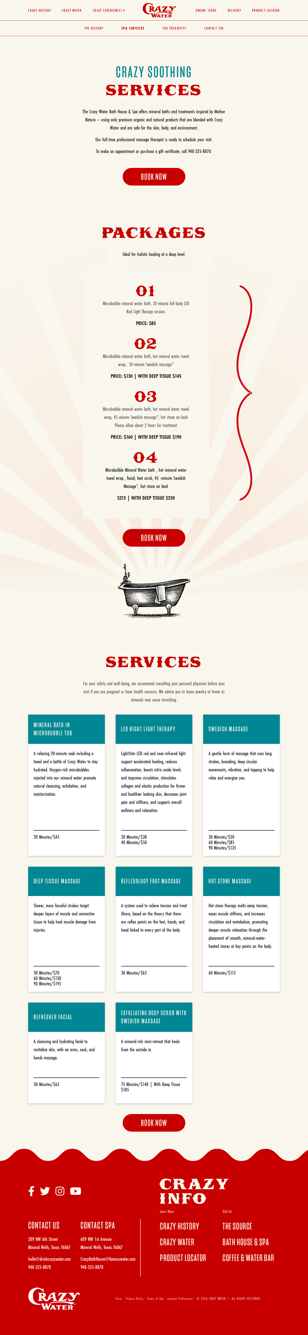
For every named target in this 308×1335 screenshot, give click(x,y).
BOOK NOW (154, 177)
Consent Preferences (180, 1298)
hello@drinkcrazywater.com (49, 1258)
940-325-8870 (39, 1266)
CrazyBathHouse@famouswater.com (108, 1258)
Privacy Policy (134, 1298)
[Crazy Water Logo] (159, 10)
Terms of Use (155, 1298)
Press (119, 1298)
